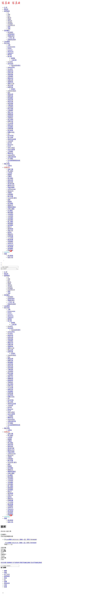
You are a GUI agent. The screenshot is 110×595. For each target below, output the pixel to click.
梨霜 (5, 586)
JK (5, 579)
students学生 (11, 67)
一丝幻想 (13, 60)
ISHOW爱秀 (11, 149)
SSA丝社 (10, 69)
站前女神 (10, 72)
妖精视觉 (10, 116)
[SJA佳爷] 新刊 (12, 198)
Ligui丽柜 (7, 41)
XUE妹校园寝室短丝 (14, 160)
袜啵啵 (10, 174)
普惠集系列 (11, 36)
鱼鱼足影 (10, 125)
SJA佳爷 (10, 62)
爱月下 (10, 227)
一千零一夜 (11, 37)
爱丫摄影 (10, 221)
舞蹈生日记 (11, 185)
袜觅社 (10, 232)
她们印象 (10, 196)
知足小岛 (10, 257)
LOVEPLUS (11, 25)
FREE (9, 19)
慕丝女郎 (10, 180)
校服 (5, 581)
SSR (9, 14)
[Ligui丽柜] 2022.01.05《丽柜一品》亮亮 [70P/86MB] (20, 542)
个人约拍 (10, 238)
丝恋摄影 (10, 225)
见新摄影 (10, 76)
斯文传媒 (10, 108)
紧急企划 (10, 78)
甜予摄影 (10, 203)
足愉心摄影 (11, 209)
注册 (5, 260)
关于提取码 (15, 562)
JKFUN (10, 20)
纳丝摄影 (10, 98)
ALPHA (10, 22)
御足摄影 (10, 212)
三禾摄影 (10, 151)
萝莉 (5, 578)
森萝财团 (7, 11)
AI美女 (10, 165)
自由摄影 (10, 126)
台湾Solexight (11, 189)
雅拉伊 (6, 9)
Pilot (9, 92)
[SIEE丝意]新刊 (15, 65)
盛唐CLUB (11, 83)
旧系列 (13, 89)
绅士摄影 (10, 178)
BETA (9, 17)
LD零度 (10, 173)
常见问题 (3, 562)
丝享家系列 (11, 34)
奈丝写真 (10, 99)
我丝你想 (10, 182)
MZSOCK (10, 51)
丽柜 (5, 572)
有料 (9, 27)
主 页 (5, 7)
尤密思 (10, 192)
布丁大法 (7, 574)
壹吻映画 (10, 81)
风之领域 (10, 119)
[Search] (1, 267)
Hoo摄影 (10, 210)
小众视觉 (10, 216)
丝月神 (10, 143)
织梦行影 (10, 121)
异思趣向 (7, 30)
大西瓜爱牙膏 (12, 157)
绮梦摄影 (10, 194)
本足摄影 (10, 219)
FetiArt (9, 48)
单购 (5, 254)
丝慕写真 (10, 87)
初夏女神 (10, 80)
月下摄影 (10, 158)
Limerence (10, 53)
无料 (9, 28)
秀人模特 (10, 171)
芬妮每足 (10, 117)
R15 (9, 16)
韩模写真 (10, 96)
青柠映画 (10, 228)
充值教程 (9, 562)
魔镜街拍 (10, 153)
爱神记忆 (10, 234)
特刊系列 (10, 32)
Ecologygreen (11, 46)
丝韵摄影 (10, 248)
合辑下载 (10, 169)
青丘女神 (10, 85)
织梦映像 (10, 128)
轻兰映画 (10, 130)
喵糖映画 (10, 114)
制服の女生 (11, 132)
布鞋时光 (10, 243)
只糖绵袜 (10, 105)
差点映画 (10, 246)
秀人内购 (10, 137)
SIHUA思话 (11, 147)
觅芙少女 (10, 112)
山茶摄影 (10, 110)
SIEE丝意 (10, 63)
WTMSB (10, 23)
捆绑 (5, 570)
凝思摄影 (10, 223)
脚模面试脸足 (12, 207)
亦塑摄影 (10, 241)
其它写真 (7, 43)
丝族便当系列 (12, 39)
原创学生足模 (12, 139)
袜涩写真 (10, 101)
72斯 (9, 45)
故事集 (13, 58)
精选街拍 (10, 71)
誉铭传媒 (10, 74)
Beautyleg (10, 144)
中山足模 (10, 123)
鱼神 (9, 199)
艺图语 (10, 176)
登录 (2, 260)
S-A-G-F (10, 50)
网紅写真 (7, 163)
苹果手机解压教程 (25, 562)
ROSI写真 (10, 135)
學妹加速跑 (11, 187)
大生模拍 (10, 107)
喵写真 (10, 54)
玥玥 (5, 585)
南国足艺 (10, 205)
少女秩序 (10, 141)
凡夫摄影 (10, 218)
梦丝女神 (10, 94)
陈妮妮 (10, 201)
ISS (9, 134)
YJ (8, 162)
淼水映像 (10, 239)
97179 (9, 146)
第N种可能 (11, 183)
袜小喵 (10, 56)
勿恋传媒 (10, 103)
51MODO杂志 (12, 91)
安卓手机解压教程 (36, 562)
